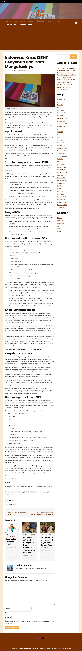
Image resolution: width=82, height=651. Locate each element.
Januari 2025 (61, 145)
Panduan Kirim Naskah (26, 25)
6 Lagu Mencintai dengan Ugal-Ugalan (16, 513)
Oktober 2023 (61, 178)
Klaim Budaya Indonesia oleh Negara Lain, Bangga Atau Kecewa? (47, 542)
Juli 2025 (59, 129)
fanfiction (30, 359)
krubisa (51, 534)
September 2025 (62, 124)
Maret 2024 (60, 164)
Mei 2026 (60, 105)
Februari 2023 (61, 197)
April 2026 (60, 107)
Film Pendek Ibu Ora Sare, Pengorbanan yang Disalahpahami (42, 513)
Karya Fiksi (50, 21)
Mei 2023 (60, 191)
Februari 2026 (61, 113)
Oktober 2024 (61, 153)
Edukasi (31, 21)
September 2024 (62, 156)
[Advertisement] (41, 38)
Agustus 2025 (61, 126)
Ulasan (23, 21)
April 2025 (60, 137)
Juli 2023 (59, 186)
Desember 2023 (62, 172)
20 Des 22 (8, 534)
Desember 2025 (62, 118)
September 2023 (62, 180)
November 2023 (62, 175)
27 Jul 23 (25, 534)
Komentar (8, 584)
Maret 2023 (60, 194)
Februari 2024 (61, 167)
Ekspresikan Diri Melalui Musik (11, 541)
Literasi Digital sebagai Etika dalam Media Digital (26, 349)
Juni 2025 (60, 132)
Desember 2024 (62, 148)
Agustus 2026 (61, 99)
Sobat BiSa (32, 534)
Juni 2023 (60, 189)
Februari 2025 (61, 143)
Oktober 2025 (61, 121)
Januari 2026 (61, 116)
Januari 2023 (61, 199)
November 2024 (62, 151)
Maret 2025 (60, 140)
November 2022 (62, 205)
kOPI (58, 21)
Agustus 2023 (61, 183)
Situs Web (8, 617)
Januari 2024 (61, 170)
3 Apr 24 (43, 534)
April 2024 (60, 162)
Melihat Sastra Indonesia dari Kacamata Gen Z (25, 208)
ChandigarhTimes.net (31, 648)
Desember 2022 (62, 202)
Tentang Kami (11, 25)
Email (7, 613)
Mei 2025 (60, 135)
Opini (16, 21)
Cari (73, 57)
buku (10, 504)
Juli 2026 (59, 102)
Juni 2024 (60, 159)
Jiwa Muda (40, 21)
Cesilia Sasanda (22, 71)
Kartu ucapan (13, 426)
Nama (7, 609)
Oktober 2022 (61, 207)
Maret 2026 (60, 110)
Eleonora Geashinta (11, 536)
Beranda (9, 21)
